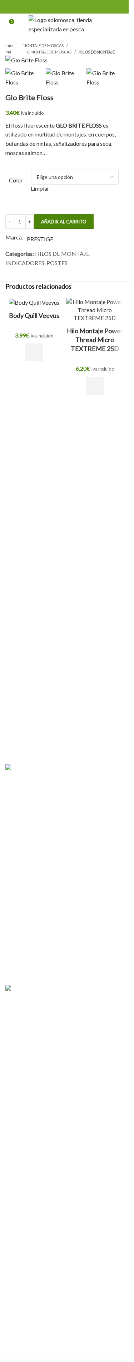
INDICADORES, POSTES (36, 262)
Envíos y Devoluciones (32, 955)
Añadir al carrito (63, 222)
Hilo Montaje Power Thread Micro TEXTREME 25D (95, 339)
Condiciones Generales (33, 889)
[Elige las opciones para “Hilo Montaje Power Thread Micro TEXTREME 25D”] (95, 386)
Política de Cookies (29, 915)
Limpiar (40, 188)
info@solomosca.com (52, 973)
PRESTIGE (40, 239)
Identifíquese (46, 736)
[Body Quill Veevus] (34, 302)
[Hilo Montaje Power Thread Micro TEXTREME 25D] (94, 310)
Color (16, 180)
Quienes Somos (24, 862)
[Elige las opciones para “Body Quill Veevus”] (34, 352)
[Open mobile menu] (120, 24)
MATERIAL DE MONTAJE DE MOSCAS (38, 52)
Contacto (17, 875)
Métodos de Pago (27, 942)
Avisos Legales (23, 928)
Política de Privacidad (32, 902)
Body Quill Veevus (34, 315)
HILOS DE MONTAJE (97, 52)
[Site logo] (64, 23)
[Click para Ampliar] (19, 51)
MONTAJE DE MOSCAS (43, 45)
